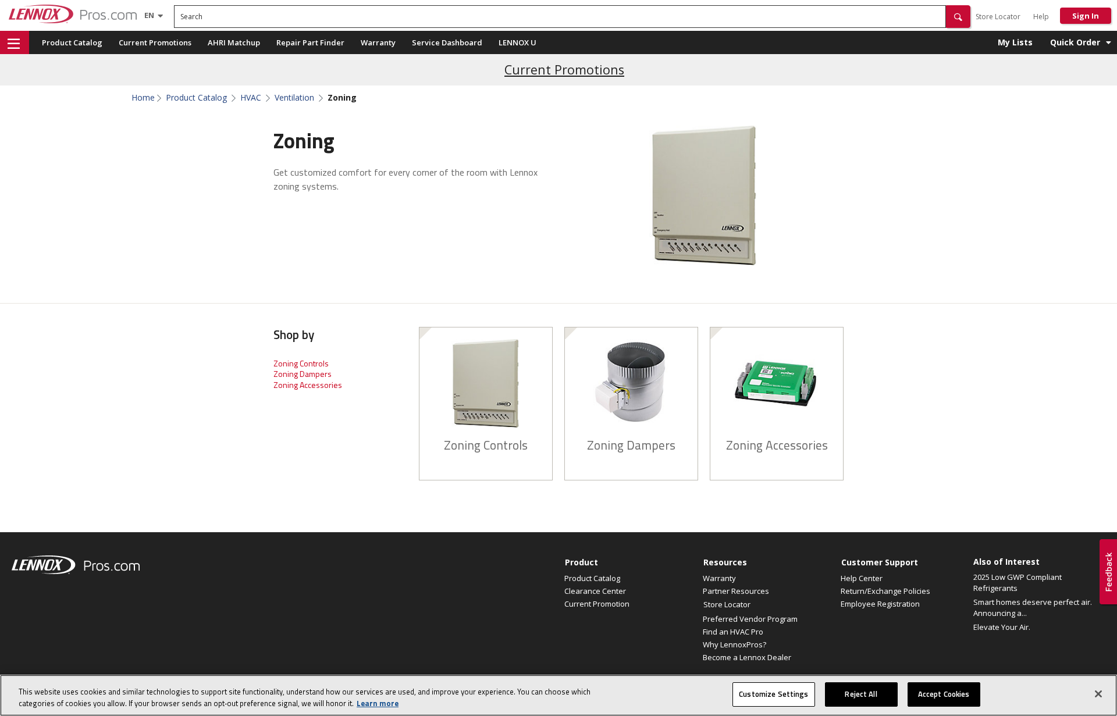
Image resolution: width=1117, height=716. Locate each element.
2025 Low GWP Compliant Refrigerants (1017, 583)
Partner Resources (736, 591)
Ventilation (294, 97)
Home (143, 97)
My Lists (1015, 42)
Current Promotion (596, 604)
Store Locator (998, 17)
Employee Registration (880, 604)
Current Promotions (155, 42)
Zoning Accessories (307, 385)
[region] (558, 695)
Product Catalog (72, 42)
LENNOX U (517, 42)
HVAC (250, 97)
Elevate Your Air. (1001, 627)
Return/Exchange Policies (885, 591)
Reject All (861, 694)
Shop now (485, 391)
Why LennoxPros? (734, 644)
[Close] (1098, 694)
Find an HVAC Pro (733, 631)
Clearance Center (595, 591)
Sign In (1085, 15)
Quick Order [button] (1075, 42)
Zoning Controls (301, 363)
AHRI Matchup (234, 42)
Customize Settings (773, 694)
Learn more (378, 703)
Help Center (862, 578)
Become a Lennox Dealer (747, 657)
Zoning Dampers (302, 374)
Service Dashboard (447, 42)
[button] (958, 16)
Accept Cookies (944, 694)
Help (1041, 17)
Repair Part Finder (310, 42)
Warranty (378, 42)
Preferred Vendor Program (750, 619)
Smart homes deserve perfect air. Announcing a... (1032, 608)
